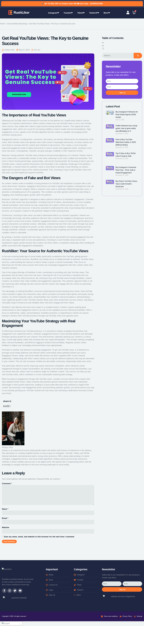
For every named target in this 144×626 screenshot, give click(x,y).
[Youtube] (20, 590)
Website (5, 527)
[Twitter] (14, 590)
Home (2, 24)
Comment (7, 483)
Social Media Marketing (17, 24)
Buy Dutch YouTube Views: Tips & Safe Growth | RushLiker (126, 184)
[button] (4, 406)
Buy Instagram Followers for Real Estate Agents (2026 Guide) (127, 114)
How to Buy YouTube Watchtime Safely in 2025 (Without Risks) (126, 142)
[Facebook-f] (4, 590)
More (106, 13)
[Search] (138, 55)
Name (5, 509)
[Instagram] (9, 590)
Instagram (52, 13)
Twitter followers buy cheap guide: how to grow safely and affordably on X (126, 128)
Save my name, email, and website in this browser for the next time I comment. (39, 537)
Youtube (67, 13)
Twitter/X (93, 13)
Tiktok (80, 13)
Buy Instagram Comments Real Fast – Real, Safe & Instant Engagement (126, 170)
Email (5, 518)
